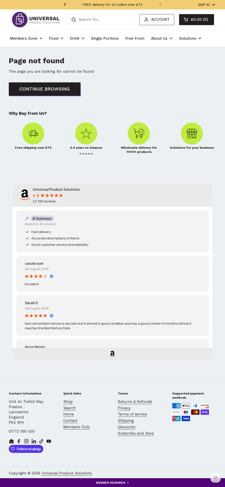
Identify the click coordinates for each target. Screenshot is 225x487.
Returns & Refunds (135, 401)
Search (69, 408)
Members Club (76, 427)
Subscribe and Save (136, 433)
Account (160, 19)
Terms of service (132, 414)
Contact (70, 420)
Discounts (126, 427)
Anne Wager (35, 346)
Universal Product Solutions (67, 473)
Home (68, 414)
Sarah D (31, 302)
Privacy (124, 408)
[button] (112, 482)
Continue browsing (44, 89)
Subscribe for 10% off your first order (112, 4)
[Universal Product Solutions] (36, 19)
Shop (68, 401)
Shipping (126, 420)
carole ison (34, 263)
